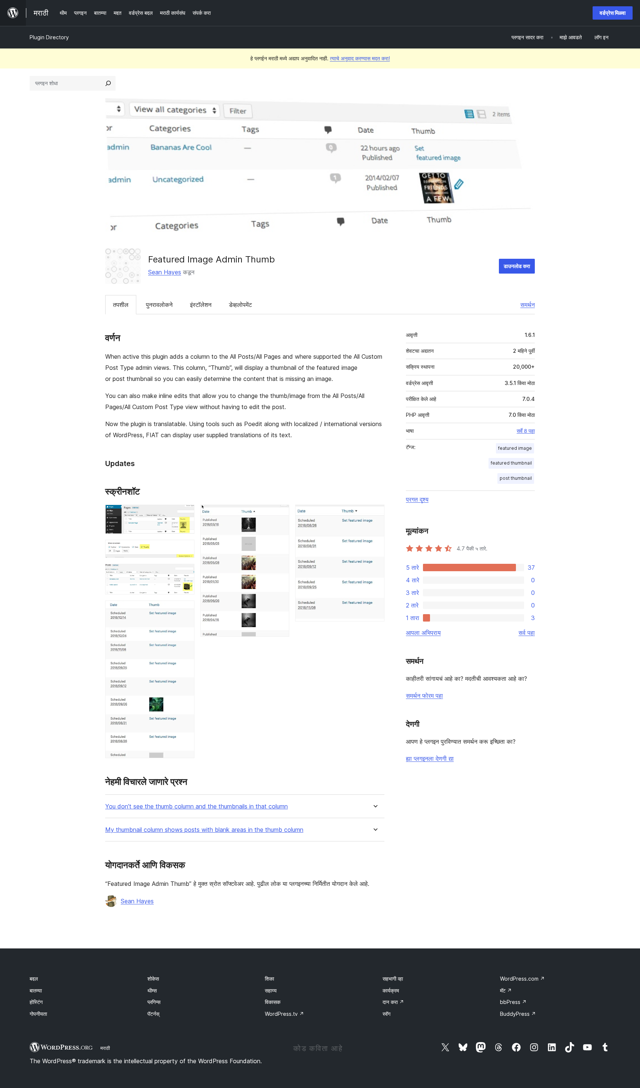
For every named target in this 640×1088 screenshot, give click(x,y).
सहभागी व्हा (393, 978)
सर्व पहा (527, 632)
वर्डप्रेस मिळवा (613, 13)
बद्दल (34, 978)
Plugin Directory (49, 37)
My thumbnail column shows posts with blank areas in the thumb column (204, 829)
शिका (269, 978)
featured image (515, 448)
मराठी (105, 1048)
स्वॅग (386, 1014)
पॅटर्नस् (153, 1014)
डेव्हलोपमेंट (240, 304)
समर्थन (527, 304)
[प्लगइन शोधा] (108, 83)
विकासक (272, 1002)
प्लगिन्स (153, 1002)
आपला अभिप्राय (423, 632)
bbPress (513, 1002)
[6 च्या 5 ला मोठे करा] (279, 514)
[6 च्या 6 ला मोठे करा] (374, 514)
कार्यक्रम (391, 990)
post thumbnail (516, 478)
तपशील (121, 304)
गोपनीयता (38, 1014)
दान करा (393, 1002)
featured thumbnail (511, 463)
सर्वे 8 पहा (526, 431)
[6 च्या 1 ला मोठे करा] (184, 514)
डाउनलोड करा (517, 266)
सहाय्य (271, 990)
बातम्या (36, 990)
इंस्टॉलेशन (200, 304)
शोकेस (153, 978)
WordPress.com (522, 978)
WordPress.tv (284, 1014)
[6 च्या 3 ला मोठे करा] (184, 574)
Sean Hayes (164, 272)
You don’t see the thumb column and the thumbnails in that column (196, 806)
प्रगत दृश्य (417, 499)
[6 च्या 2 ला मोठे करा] (184, 549)
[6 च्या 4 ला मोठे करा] (184, 610)
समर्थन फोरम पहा (424, 695)
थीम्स (152, 990)
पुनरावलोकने (159, 304)
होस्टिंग (36, 1002)
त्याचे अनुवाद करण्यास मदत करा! (360, 58)
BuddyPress (518, 1014)
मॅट (506, 990)
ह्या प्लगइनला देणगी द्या (430, 758)
